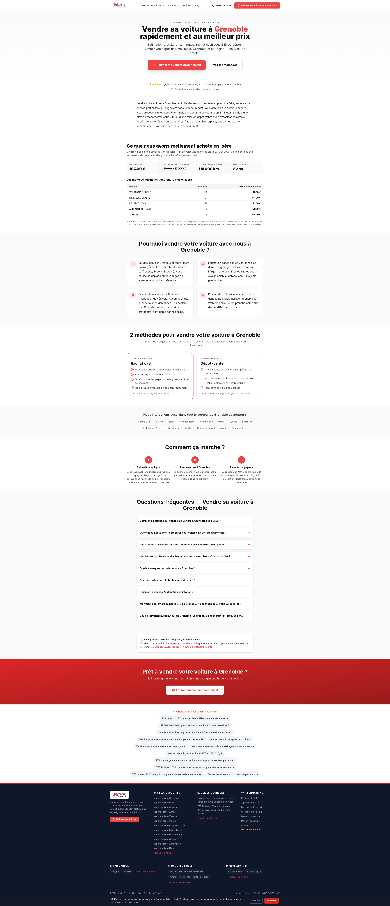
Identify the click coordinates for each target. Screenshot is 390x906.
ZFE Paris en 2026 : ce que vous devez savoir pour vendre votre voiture (195, 767)
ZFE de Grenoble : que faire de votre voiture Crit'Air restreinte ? (195, 725)
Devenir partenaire (250, 816)
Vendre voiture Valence (165, 816)
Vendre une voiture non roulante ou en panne (161, 746)
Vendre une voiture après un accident (230, 739)
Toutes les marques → (145, 871)
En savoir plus (131, 902)
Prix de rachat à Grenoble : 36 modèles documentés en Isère (195, 718)
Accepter (271, 900)
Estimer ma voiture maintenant (197, 690)
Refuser (256, 900)
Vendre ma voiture (151, 5)
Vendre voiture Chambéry (167, 807)
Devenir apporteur (250, 821)
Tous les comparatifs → (237, 877)
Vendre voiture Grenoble (166, 798)
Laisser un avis (253, 829)
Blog (197, 5)
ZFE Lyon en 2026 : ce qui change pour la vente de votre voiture (167, 774)
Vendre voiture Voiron (165, 821)
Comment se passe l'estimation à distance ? (195, 592)
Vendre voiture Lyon (164, 802)
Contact (245, 825)
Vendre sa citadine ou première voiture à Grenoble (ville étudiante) (195, 732)
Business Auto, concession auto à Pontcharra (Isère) (183, 647)
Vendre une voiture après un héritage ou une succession (223, 746)
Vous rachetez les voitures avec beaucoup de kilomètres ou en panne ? (195, 544)
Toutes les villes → (164, 853)
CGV (278, 893)
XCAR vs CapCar (254, 871)
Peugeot (115, 871)
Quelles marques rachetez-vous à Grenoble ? (195, 568)
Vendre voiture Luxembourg (168, 834)
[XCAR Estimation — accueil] (119, 5)
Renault (127, 871)
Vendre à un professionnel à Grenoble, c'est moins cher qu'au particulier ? (195, 556)
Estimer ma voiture (125, 819)
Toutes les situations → (179, 882)
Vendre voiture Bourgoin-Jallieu (170, 825)
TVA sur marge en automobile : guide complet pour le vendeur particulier (195, 760)
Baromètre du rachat (251, 807)
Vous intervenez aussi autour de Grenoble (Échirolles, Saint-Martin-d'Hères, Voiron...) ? (195, 615)
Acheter (172, 5)
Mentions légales (243, 893)
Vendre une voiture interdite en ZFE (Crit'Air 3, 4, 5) (195, 753)
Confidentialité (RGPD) (264, 893)
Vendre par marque (247, 774)
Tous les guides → (207, 818)
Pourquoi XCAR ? (250, 798)
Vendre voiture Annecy (165, 811)
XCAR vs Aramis (235, 871)
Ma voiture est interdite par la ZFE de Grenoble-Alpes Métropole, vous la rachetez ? (195, 604)
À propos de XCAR (250, 802)
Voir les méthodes (225, 64)
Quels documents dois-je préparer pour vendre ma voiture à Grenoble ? (195, 532)
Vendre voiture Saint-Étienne (168, 830)
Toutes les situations (219, 774)
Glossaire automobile (251, 811)
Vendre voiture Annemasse (167, 843)
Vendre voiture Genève (165, 839)
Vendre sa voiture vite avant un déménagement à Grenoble (171, 739)
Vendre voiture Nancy (165, 848)
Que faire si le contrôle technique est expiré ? (195, 580)
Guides (187, 5)
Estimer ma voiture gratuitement (179, 64)
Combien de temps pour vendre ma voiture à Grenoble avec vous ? (195, 520)
